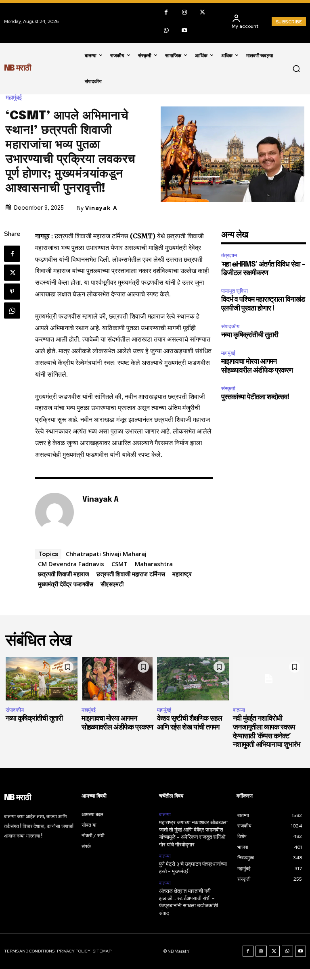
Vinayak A (101, 208)
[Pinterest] (12, 291)
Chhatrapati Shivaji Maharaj (106, 554)
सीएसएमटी (112, 584)
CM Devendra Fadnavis (71, 564)
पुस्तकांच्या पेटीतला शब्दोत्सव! (255, 397)
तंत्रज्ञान (229, 255)
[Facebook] (166, 12)
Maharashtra (154, 564)
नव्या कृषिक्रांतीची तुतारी (249, 335)
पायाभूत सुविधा (234, 291)
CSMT (119, 564)
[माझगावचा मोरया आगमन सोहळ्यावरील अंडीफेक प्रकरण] (117, 678)
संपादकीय (230, 326)
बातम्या (239, 709)
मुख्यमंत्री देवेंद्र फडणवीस (65, 584)
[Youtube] (184, 30)
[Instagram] (184, 12)
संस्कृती (228, 388)
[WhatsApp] (166, 30)
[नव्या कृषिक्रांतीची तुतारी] (42, 678)
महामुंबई (14, 98)
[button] (296, 68)
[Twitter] (202, 12)
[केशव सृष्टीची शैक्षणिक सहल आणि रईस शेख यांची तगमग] (193, 678)
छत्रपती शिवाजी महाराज (63, 574)
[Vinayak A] (54, 512)
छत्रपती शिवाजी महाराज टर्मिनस (130, 574)
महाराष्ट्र (182, 574)
